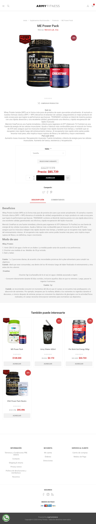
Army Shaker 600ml (48, 349)
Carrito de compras (80, 453)
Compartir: (48, 187)
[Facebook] (43, 494)
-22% (28, 373)
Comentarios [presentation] (58, 200)
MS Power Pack (17, 349)
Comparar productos (50, 103)
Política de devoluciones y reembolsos (16, 472)
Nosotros (16, 477)
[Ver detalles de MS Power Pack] (16, 331)
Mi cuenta (48, 453)
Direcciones (48, 461)
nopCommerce (52, 517)
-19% (90, 321)
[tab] (38, 200)
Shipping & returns (16, 463)
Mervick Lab (49, 30)
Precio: (42, 171)
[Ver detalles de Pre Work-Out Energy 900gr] (79, 331)
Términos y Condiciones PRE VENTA (16, 454)
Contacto (16, 459)
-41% (59, 321)
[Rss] (52, 494)
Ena (56, 30)
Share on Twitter (43, 192)
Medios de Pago (80, 457)
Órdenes (48, 457)
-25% (74, 38)
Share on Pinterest (51, 192)
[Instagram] (48, 494)
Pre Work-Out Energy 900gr (79, 349)
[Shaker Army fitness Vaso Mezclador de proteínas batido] (48, 331)
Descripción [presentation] (38, 200)
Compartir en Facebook (47, 192)
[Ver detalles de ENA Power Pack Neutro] (16, 383)
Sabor (47, 149)
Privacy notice (16, 467)
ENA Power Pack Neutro (16, 401)
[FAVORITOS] (67, 177)
